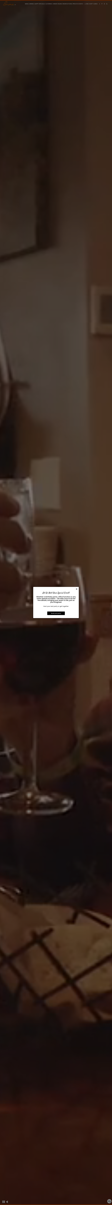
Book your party (56, 613)
